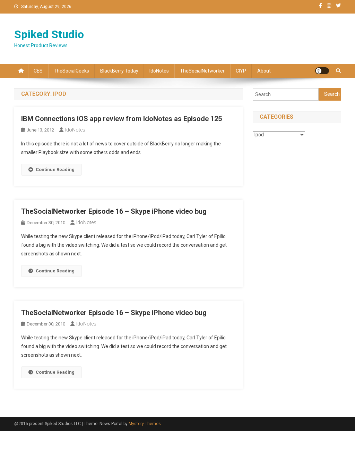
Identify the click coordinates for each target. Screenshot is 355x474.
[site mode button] (322, 70)
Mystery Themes (145, 423)
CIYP (241, 71)
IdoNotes (159, 71)
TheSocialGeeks (71, 71)
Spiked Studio (49, 34)
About (264, 71)
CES (38, 71)
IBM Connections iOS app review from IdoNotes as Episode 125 (121, 119)
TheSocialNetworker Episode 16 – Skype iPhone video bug (114, 211)
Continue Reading (55, 169)
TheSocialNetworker (202, 71)
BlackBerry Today (119, 71)
